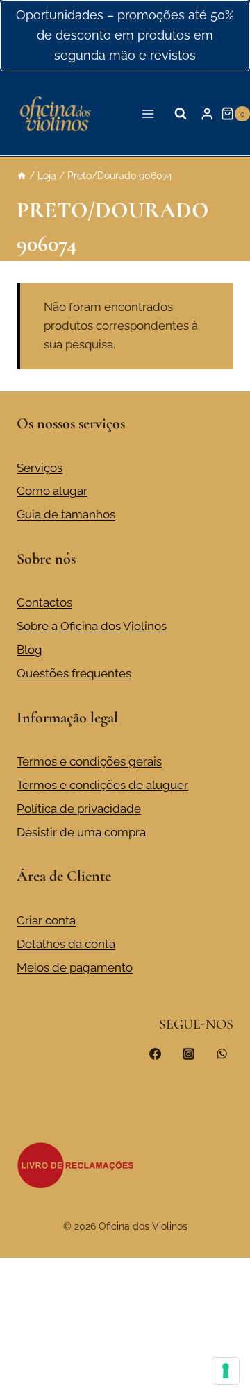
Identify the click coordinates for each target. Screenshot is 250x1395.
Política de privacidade (79, 808)
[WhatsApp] (221, 1053)
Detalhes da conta (66, 944)
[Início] (21, 175)
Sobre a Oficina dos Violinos (92, 626)
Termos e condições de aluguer (102, 785)
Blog (29, 650)
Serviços (39, 468)
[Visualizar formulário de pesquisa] (180, 113)
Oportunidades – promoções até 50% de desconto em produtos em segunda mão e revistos (125, 35)
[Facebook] (155, 1053)
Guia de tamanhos (66, 514)
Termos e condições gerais (89, 761)
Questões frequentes (74, 673)
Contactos (44, 602)
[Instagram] (188, 1053)
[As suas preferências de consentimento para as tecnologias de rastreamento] (225, 1371)
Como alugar (52, 491)
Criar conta (46, 920)
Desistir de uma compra (81, 832)
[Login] (207, 113)
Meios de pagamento (75, 967)
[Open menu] (148, 113)
